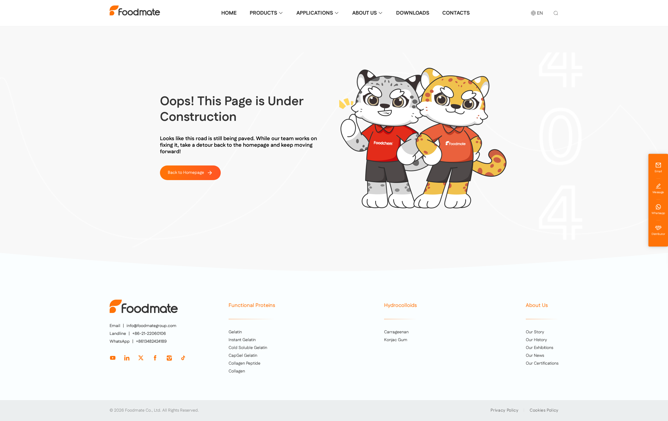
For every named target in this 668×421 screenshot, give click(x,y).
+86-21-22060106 (149, 333)
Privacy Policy (504, 410)
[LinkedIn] (127, 358)
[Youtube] (113, 358)
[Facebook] (155, 358)
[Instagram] (169, 358)
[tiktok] (183, 358)
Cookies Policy (544, 410)
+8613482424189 (151, 341)
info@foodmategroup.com (151, 326)
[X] (141, 358)
